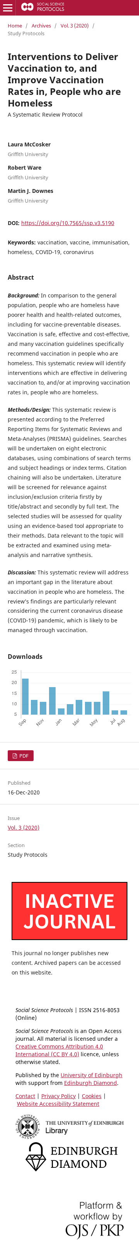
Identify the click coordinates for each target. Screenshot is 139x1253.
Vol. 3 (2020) (75, 25)
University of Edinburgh (91, 1075)
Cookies (92, 1096)
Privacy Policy (58, 1096)
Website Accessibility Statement (58, 1103)
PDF (23, 755)
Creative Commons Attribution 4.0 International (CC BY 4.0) (59, 1050)
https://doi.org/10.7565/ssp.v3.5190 (67, 223)
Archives (41, 25)
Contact (25, 1096)
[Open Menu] (7, 7)
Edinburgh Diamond (90, 1082)
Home (15, 25)
